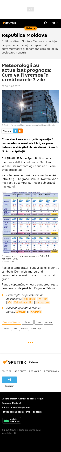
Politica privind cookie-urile (16, 411)
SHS (12, 261)
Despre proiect (9, 398)
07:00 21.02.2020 (11, 86)
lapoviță (24, 328)
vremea (48, 322)
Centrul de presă (27, 398)
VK (10, 302)
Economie (35, 371)
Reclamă (16, 403)
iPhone (20, 311)
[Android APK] (11, 421)
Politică (6, 371)
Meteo (38, 322)
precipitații (36, 328)
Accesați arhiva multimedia (43, 125)
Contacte (6, 403)
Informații (27, 322)
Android (36, 311)
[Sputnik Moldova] (10, 24)
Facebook (28, 299)
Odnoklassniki (23, 302)
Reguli (40, 398)
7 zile (15, 328)
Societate (20, 371)
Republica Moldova (11, 322)
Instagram (42, 302)
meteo (6, 328)
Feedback (36, 411)
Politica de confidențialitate (16, 407)
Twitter (42, 299)
